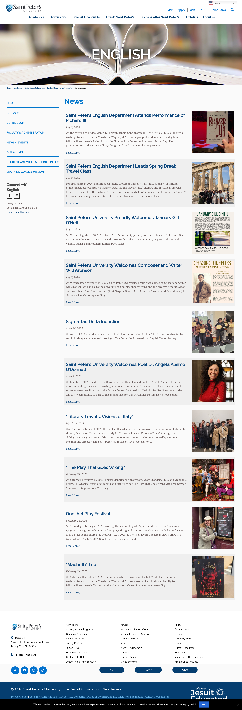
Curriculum (15, 122)
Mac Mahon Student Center (135, 629)
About (178, 625)
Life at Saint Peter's (121, 17)
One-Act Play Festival (88, 513)
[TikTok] (43, 670)
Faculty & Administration (25, 132)
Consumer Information (43, 696)
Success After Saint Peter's (161, 17)
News (123, 643)
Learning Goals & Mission (25, 171)
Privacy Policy (19, 696)
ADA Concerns (76, 696)
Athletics (192, 17)
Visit (170, 10)
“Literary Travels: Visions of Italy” (99, 416)
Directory (180, 634)
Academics (37, 17)
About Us (210, 17)
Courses (13, 113)
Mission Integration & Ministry (136, 634)
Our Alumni (15, 152)
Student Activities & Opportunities (33, 162)
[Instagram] (34, 670)
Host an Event (182, 643)
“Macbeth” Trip (81, 564)
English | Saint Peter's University (59, 88)
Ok (203, 704)
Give (193, 10)
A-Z (203, 10)
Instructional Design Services (190, 657)
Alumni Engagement (131, 648)
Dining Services (129, 661)
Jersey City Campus (18, 212)
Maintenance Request (186, 661)
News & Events (17, 142)
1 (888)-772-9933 (26, 654)
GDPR (62, 696)
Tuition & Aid (73, 648)
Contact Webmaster (157, 696)
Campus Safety (128, 657)
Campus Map (182, 629)
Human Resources (184, 648)
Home (9, 88)
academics (18, 88)
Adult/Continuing (75, 638)
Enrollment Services (76, 652)
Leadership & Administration (81, 661)
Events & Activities (130, 638)
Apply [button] (148, 669)
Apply (181, 10)
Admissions (59, 17)
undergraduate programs (35, 88)
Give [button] (185, 669)
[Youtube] (25, 670)
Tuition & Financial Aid (86, 17)
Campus (20, 638)
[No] (238, 704)
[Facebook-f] (16, 670)
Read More (72, 152)
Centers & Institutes (76, 657)
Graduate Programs (76, 634)
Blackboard (181, 652)
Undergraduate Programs (79, 629)
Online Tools (218, 10)
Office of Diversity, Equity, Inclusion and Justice (115, 696)
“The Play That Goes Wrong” (95, 467)
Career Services (129, 652)
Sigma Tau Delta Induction (93, 321)
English (217, 3)
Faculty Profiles (74, 643)
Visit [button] (111, 669)
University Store (183, 638)
